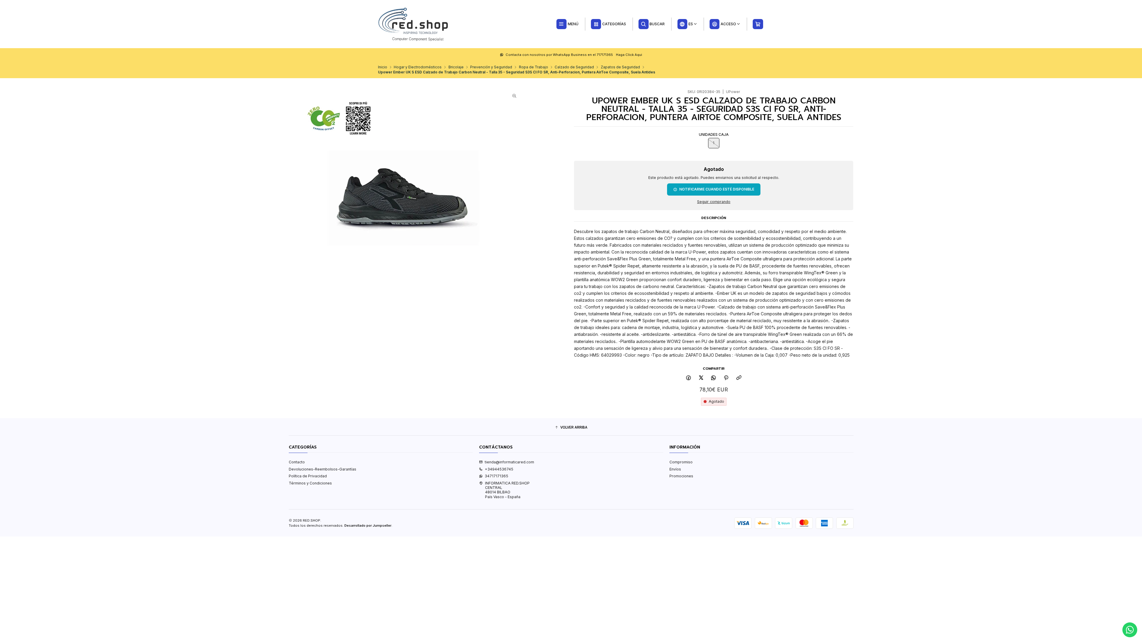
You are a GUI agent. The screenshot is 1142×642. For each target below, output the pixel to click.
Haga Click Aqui (629, 55)
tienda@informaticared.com (509, 462)
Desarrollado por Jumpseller (367, 525)
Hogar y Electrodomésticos (418, 67)
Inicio (382, 67)
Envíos (675, 469)
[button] (571, 427)
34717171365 (496, 476)
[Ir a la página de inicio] (413, 24)
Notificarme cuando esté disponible (716, 189)
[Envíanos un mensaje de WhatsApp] (1129, 629)
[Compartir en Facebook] (688, 378)
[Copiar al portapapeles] (738, 378)
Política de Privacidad (308, 476)
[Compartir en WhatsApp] (713, 378)
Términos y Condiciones (310, 483)
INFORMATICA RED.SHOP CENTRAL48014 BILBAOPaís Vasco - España (507, 490)
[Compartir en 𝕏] (701, 378)
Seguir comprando (713, 202)
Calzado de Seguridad (574, 67)
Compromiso (681, 462)
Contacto (297, 462)
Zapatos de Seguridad (620, 67)
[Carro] (758, 24)
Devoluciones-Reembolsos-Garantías (322, 469)
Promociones (681, 476)
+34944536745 (499, 469)
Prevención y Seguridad (491, 67)
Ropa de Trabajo (533, 67)
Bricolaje (456, 67)
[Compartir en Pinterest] (726, 378)
